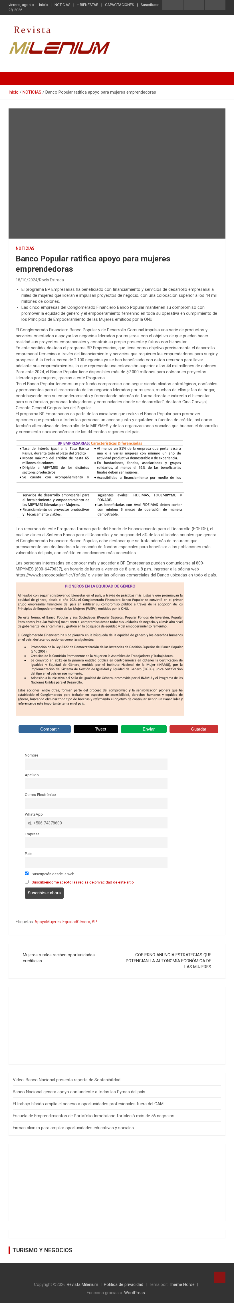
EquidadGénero (76, 921)
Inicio (43, 5)
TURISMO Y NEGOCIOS (42, 1250)
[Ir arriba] (219, 1277)
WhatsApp (34, 814)
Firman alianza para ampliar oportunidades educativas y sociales (73, 1127)
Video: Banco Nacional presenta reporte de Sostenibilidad (66, 1079)
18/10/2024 (26, 280)
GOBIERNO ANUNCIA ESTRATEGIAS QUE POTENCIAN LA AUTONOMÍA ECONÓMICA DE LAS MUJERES (168, 960)
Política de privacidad (123, 1284)
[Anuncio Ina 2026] (61, 994)
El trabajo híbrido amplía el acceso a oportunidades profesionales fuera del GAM (88, 1103)
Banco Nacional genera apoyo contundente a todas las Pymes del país (79, 1091)
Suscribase (150, 5)
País (28, 853)
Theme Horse (182, 1284)
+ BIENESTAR (87, 5)
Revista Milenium (82, 1284)
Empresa (32, 834)
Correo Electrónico (40, 794)
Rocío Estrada (51, 280)
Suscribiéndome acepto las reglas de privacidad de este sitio (83, 882)
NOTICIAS (62, 5)
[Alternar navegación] (16, 78)
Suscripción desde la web (52, 874)
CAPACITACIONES (119, 5)
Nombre (31, 755)
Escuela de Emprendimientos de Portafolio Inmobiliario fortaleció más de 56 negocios (93, 1115)
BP (94, 921)
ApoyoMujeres (48, 921)
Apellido (32, 774)
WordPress (134, 1292)
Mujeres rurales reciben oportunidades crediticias (59, 957)
